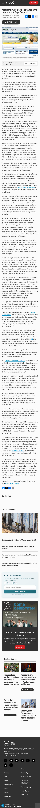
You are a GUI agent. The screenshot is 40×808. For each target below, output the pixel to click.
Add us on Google (30, 63)
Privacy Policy (25, 594)
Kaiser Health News (12, 483)
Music (8, 583)
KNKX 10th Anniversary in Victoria (20, 634)
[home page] (9, 3)
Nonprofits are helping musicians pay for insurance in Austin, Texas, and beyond (28, 679)
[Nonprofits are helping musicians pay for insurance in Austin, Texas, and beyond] (28, 667)
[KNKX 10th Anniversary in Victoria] (20, 614)
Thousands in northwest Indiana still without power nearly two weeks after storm (11, 679)
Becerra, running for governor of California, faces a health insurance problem (28, 715)
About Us (6, 769)
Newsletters (7, 796)
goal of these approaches (26, 188)
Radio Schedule (8, 784)
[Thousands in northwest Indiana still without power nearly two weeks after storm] (11, 667)
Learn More (20, 647)
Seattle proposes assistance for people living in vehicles (18, 547)
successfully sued (18, 451)
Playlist (6, 788)
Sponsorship (24, 773)
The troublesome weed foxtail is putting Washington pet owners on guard (19, 556)
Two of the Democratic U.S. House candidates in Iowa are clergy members (11, 705)
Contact (6, 773)
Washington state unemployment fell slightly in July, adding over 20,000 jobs (19, 564)
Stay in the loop (20, 591)
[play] (3, 806)
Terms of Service (26, 787)
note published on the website (15, 361)
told (31, 339)
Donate (33, 2)
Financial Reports (26, 777)
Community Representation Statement (25, 782)
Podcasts (6, 792)
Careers (23, 769)
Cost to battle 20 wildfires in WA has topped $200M (19, 540)
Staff (5, 777)
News (16, 583)
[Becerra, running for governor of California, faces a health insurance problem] (28, 703)
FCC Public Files (25, 795)
